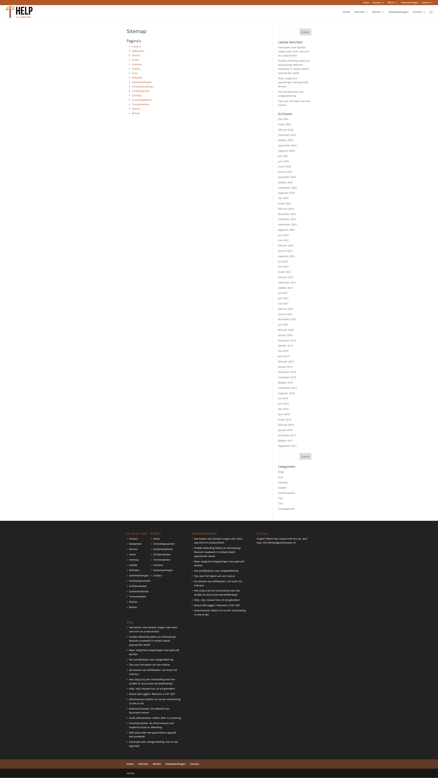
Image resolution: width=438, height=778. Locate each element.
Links (135, 73)
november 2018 (287, 377)
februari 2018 (286, 424)
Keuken (282, 487)
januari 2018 (285, 430)
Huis (280, 477)
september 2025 (287, 145)
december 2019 (287, 340)
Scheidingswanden (143, 86)
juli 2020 (283, 324)
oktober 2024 (285, 182)
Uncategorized (286, 508)
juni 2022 (283, 266)
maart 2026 (284, 124)
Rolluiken (137, 77)
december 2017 (287, 435)
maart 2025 (284, 166)
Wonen (391, 3)
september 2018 (287, 388)
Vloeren (136, 108)
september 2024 (287, 187)
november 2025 (287, 135)
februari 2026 (286, 129)
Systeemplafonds (142, 99)
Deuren (136, 55)
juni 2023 (283, 235)
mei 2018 (283, 409)
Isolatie (136, 68)
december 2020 (287, 319)
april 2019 (283, 356)
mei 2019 (283, 351)
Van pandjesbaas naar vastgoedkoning (151, 659)
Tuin (280, 503)
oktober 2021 (285, 287)
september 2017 (287, 446)
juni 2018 (283, 403)
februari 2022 (286, 277)
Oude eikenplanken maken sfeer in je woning (155, 717)
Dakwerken (138, 51)
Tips (280, 498)
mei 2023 (283, 240)
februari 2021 (286, 308)
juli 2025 (283, 156)
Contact (425, 3)
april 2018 (283, 414)
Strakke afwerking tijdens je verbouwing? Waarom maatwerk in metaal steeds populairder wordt (152, 641)
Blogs (281, 471)
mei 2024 (283, 198)
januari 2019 (285, 366)
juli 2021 (283, 293)
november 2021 (287, 282)
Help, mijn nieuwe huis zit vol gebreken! (152, 688)
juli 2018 (283, 398)
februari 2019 (286, 361)
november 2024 (287, 177)
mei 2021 (283, 303)
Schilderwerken (141, 91)
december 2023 (287, 214)
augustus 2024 (286, 192)
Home (366, 3)
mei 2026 (283, 119)
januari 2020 (285, 335)
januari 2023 (285, 250)
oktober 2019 (285, 345)
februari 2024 (286, 208)
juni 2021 (283, 298)
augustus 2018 (286, 393)
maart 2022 (284, 271)
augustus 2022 (286, 256)
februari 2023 (286, 245)
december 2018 (287, 372)
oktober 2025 (285, 140)
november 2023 (287, 219)
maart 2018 (284, 419)
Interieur (376, 3)
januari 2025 (285, 171)
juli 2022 (283, 261)
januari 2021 (285, 314)
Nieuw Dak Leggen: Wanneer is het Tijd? (152, 694)
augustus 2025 (286, 150)
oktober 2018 (285, 382)
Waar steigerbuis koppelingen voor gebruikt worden (293, 82)
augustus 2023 (286, 229)
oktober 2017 (285, 440)
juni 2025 (283, 161)
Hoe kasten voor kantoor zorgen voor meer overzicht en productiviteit (293, 51)
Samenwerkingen (409, 3)
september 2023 (287, 224)
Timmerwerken (140, 104)
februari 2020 (286, 329)
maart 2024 (284, 203)
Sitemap (136, 95)
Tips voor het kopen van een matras (149, 664)
